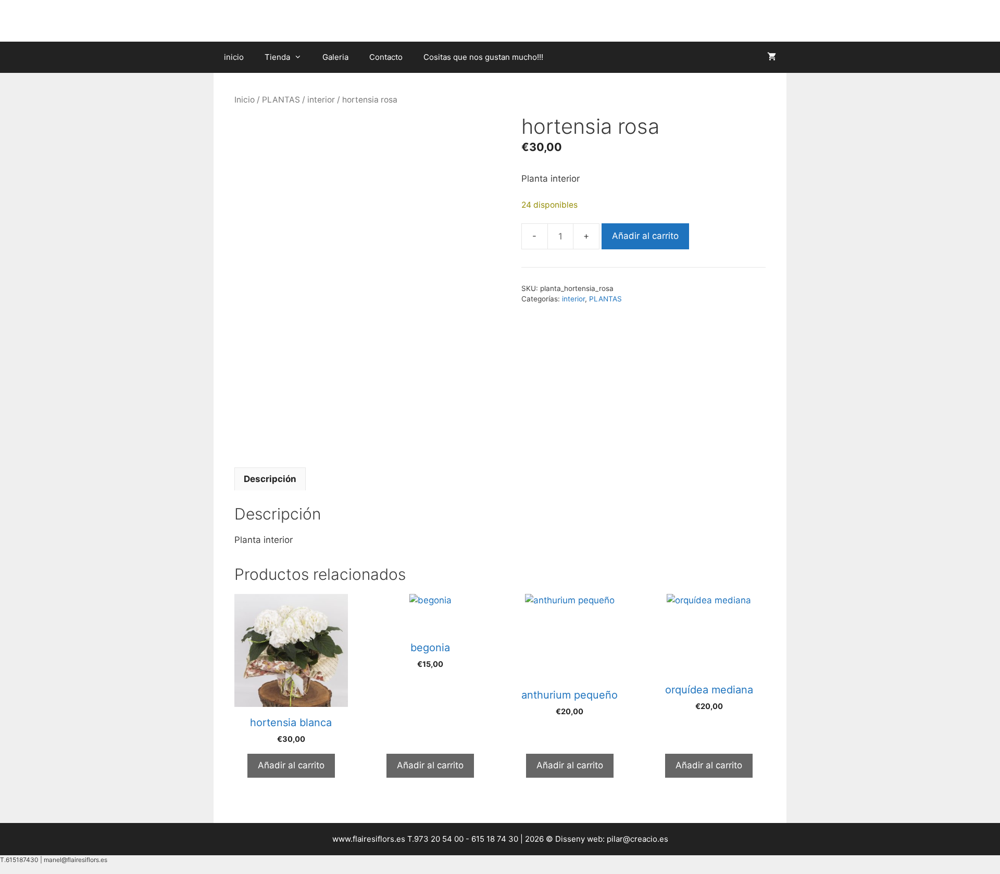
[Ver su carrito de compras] (771, 57)
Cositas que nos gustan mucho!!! (483, 57)
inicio (234, 57)
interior (321, 100)
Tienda (277, 57)
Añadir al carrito (645, 236)
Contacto (386, 57)
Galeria (335, 57)
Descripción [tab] (270, 479)
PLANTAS (281, 100)
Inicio (244, 100)
